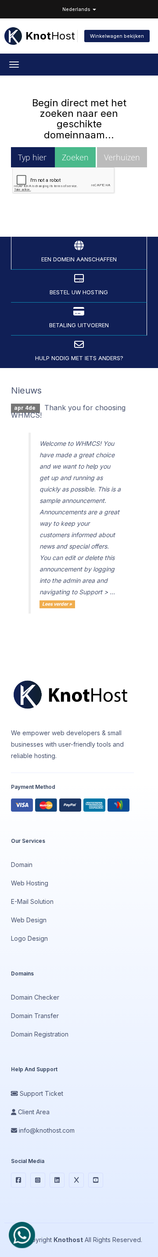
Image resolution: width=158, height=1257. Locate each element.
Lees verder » (57, 604)
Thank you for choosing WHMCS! (68, 411)
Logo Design (29, 938)
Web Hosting (29, 883)
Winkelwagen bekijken (117, 36)
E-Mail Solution (32, 901)
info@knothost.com (46, 1130)
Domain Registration (39, 1034)
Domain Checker (35, 997)
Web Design (29, 920)
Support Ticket (40, 1093)
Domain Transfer (35, 1015)
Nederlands (77, 9)
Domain (21, 864)
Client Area (33, 1112)
